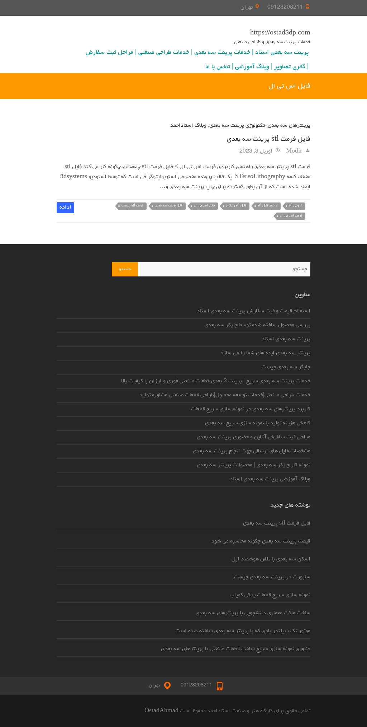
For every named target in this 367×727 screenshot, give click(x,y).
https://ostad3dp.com (280, 33)
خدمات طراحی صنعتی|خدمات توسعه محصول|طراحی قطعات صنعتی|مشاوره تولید (224, 395)
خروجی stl (295, 206)
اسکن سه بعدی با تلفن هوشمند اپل (271, 559)
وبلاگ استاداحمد (188, 125)
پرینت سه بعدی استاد (282, 52)
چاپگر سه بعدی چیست (286, 367)
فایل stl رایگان (236, 206)
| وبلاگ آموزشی (253, 67)
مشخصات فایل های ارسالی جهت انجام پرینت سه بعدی (251, 451)
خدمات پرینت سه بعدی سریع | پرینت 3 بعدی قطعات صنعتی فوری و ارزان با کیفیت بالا (215, 381)
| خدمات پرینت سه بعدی (223, 52)
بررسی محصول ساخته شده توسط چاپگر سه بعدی (257, 325)
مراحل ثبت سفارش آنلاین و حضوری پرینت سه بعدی (253, 437)
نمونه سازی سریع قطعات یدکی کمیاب (270, 595)
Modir (295, 151)
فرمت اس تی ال (291, 216)
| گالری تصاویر (291, 67)
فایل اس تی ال (204, 206)
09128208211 (285, 7)
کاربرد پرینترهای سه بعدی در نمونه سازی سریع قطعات (250, 409)
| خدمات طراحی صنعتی (165, 52)
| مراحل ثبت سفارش (111, 52)
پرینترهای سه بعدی (289, 125)
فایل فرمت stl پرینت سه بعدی (268, 139)
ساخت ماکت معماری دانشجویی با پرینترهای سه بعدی (253, 613)
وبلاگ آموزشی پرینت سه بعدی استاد (270, 479)
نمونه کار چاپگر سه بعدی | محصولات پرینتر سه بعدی (253, 465)
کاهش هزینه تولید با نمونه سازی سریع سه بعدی (257, 423)
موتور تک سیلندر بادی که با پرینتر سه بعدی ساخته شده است (243, 631)
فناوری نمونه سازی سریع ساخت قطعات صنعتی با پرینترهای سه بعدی (235, 649)
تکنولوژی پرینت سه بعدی (237, 125)
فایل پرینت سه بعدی (168, 206)
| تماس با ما (219, 67)
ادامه (65, 207)
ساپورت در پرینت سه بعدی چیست (272, 577)
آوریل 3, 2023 (256, 151)
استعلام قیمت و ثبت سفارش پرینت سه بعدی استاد (253, 311)
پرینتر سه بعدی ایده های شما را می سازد (265, 353)
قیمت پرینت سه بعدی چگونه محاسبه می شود (260, 541)
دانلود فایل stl (267, 206)
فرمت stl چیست (132, 206)
